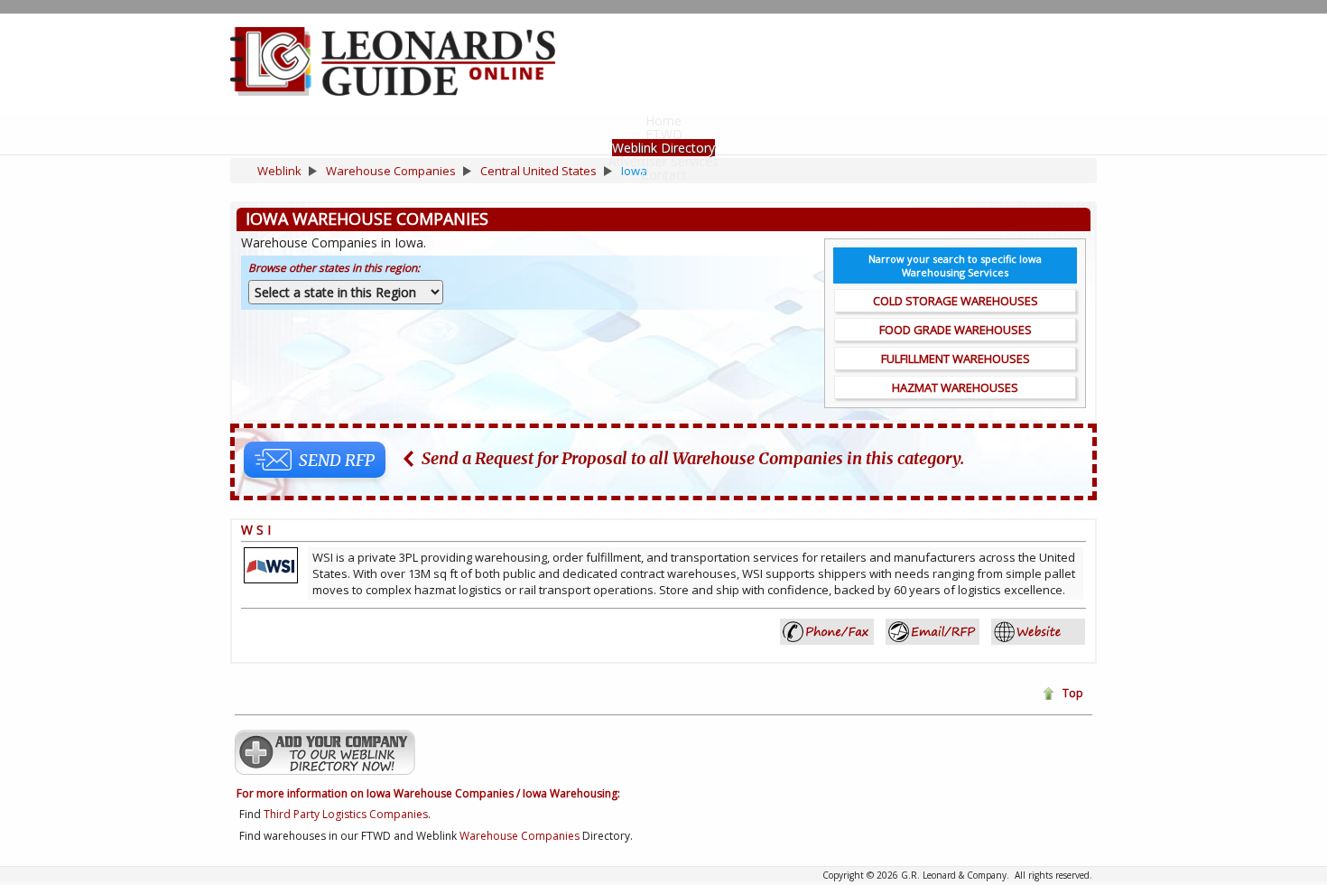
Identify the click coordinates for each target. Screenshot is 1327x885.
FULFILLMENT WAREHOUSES (955, 358)
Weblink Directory (663, 147)
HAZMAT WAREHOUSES (955, 387)
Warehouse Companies (519, 835)
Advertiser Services (663, 161)
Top (1073, 693)
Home (663, 120)
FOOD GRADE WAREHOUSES (955, 329)
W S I (256, 529)
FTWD (663, 134)
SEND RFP (337, 460)
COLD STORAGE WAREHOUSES (955, 301)
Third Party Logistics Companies (346, 814)
